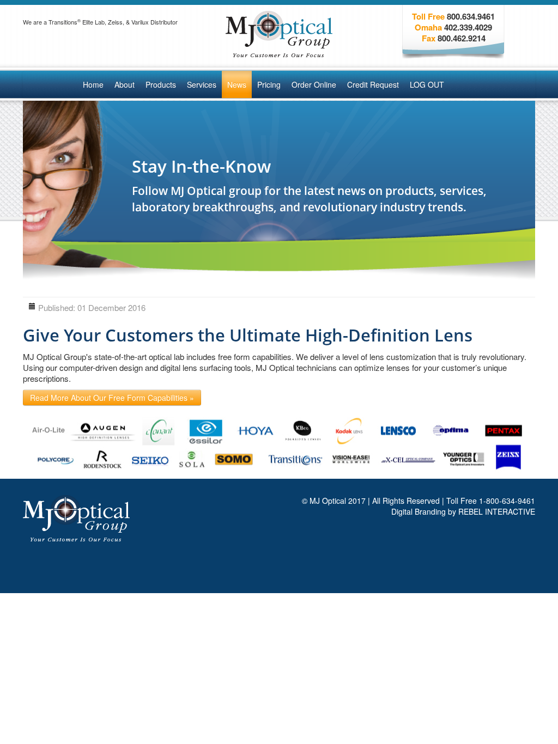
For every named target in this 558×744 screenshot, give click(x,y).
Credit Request (373, 84)
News (236, 84)
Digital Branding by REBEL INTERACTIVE (463, 511)
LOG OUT (427, 84)
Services (201, 84)
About (124, 84)
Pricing (269, 84)
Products (160, 84)
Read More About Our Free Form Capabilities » (112, 397)
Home (93, 84)
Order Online (314, 84)
